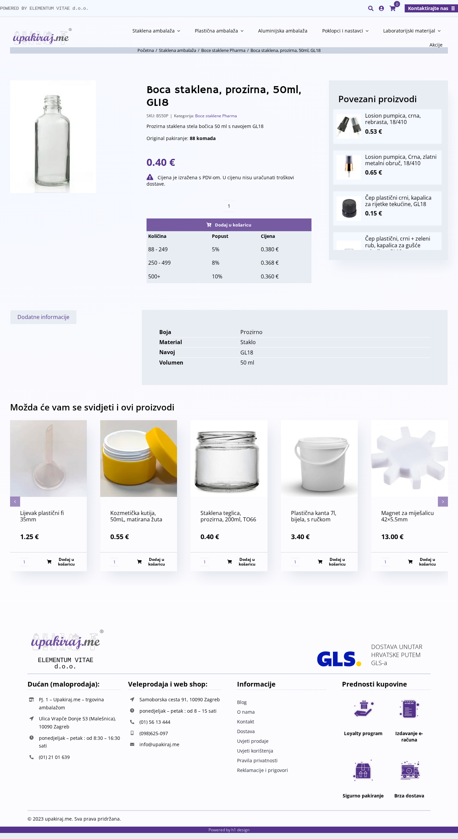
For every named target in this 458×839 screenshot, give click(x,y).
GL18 (246, 352)
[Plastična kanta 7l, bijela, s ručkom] (319, 424)
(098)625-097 (153, 733)
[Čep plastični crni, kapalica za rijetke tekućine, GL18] (349, 199)
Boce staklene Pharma (216, 116)
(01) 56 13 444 (154, 722)
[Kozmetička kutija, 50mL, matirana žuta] (138, 424)
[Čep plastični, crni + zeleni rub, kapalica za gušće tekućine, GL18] (349, 243)
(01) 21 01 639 (54, 757)
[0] (393, 8)
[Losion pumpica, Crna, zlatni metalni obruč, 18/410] (349, 158)
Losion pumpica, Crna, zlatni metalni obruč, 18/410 (401, 160)
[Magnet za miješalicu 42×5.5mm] (409, 424)
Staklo (248, 342)
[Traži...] (371, 8)
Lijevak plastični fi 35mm (42, 516)
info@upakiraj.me (159, 744)
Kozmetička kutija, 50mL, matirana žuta (136, 516)
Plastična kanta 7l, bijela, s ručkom (313, 516)
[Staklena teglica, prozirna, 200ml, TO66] (228, 424)
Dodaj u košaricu (233, 225)
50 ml (247, 362)
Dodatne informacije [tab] (43, 317)
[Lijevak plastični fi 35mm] (48, 424)
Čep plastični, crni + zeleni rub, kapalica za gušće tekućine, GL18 (397, 245)
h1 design (240, 830)
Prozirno (251, 332)
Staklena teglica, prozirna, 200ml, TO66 (228, 516)
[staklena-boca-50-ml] (53, 136)
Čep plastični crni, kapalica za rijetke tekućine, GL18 (398, 201)
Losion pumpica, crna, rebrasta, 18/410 (393, 119)
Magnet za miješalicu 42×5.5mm (407, 516)
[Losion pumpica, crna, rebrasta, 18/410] (349, 117)
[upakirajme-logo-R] (41, 31)
